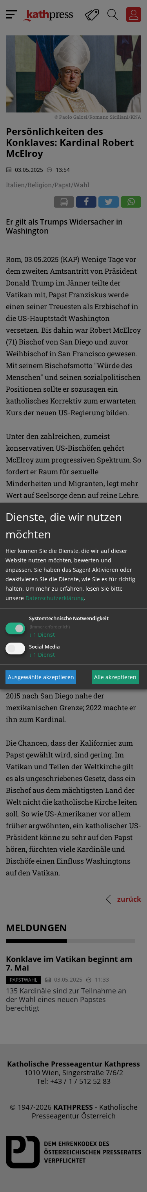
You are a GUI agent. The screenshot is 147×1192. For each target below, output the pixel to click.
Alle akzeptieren (115, 677)
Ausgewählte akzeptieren (41, 677)
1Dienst (42, 634)
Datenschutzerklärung (54, 598)
